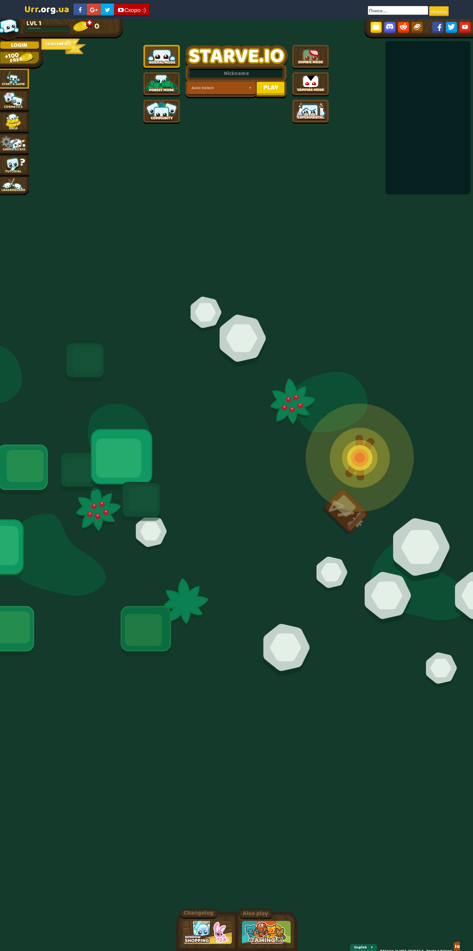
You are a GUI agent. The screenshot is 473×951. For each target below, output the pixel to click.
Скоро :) (135, 9)
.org (46, 9)
